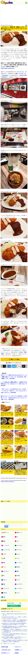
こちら (19, 611)
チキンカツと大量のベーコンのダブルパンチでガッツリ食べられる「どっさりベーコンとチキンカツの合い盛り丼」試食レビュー (21, 456)
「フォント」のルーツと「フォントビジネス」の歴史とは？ (7, 471)
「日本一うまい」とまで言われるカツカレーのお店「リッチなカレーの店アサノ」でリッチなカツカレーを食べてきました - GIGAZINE (14, 390)
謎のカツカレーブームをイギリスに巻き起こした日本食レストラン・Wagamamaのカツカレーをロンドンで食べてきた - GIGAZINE (14, 397)
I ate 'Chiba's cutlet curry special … (13, 481)
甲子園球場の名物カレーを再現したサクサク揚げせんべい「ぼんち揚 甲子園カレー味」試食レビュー (21, 414)
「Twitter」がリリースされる (9, 643)
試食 (26, 25)
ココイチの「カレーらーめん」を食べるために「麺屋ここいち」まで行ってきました (7, 426)
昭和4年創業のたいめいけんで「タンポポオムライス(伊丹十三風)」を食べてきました (7, 454)
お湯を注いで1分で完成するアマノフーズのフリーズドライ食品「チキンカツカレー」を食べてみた (7, 414)
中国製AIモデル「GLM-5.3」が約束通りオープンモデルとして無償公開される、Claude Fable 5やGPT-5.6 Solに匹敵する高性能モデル (15, 631)
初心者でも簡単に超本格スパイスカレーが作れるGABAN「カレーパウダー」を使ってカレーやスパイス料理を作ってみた (21, 427)
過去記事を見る (14, 605)
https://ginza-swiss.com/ (7, 68)
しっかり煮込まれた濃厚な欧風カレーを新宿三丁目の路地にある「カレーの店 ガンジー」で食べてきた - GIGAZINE (14, 383)
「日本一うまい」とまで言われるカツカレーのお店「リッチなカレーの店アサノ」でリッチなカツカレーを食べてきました (7, 442)
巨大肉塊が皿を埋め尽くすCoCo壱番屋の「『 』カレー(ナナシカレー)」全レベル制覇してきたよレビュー (21, 440)
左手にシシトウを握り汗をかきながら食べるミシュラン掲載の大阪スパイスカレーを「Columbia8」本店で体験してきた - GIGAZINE (14, 376)
